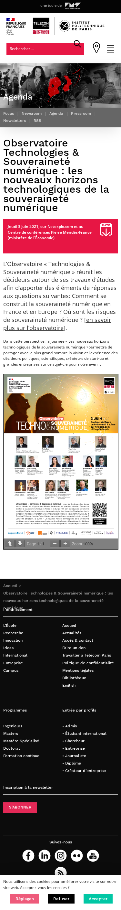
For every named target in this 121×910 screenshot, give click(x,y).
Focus (8, 113)
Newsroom (32, 113)
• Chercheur (73, 741)
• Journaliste (74, 756)
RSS (37, 120)
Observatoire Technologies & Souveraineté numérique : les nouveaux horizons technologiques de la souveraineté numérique (58, 600)
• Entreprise (73, 748)
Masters (10, 733)
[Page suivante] (20, 543)
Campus (10, 670)
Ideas (8, 648)
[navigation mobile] (111, 52)
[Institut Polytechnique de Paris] (82, 30)
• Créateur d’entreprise (84, 770)
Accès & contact (77, 640)
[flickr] (77, 856)
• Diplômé (71, 763)
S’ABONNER (20, 807)
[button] (24, 899)
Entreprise (13, 663)
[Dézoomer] (55, 543)
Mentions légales (78, 670)
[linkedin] (44, 856)
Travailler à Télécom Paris (86, 655)
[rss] (61, 873)
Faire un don (74, 648)
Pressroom (81, 113)
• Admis (69, 726)
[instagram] (61, 856)
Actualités (71, 633)
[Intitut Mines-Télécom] (73, 6)
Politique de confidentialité (88, 663)
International (15, 655)
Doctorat (11, 748)
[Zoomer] (65, 543)
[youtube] (93, 856)
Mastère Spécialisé (21, 741)
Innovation (13, 640)
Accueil (10, 585)
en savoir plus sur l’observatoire (57, 324)
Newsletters (14, 120)
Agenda (56, 113)
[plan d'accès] (96, 52)
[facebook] (28, 856)
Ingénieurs (12, 726)
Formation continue (21, 756)
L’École (9, 625)
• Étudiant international (84, 733)
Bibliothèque (74, 678)
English (69, 685)
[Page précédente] (10, 543)
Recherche (13, 633)
